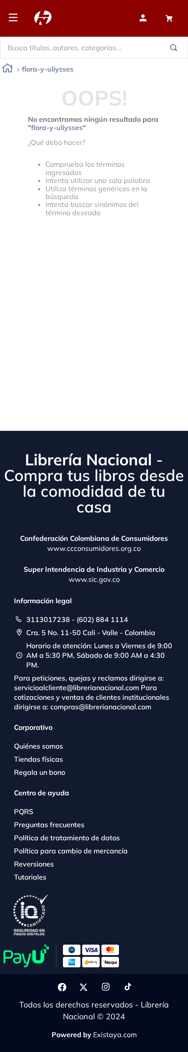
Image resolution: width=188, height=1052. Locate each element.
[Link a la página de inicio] (7, 69)
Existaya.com (115, 1034)
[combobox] (94, 47)
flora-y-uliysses (47, 69)
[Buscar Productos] (175, 47)
